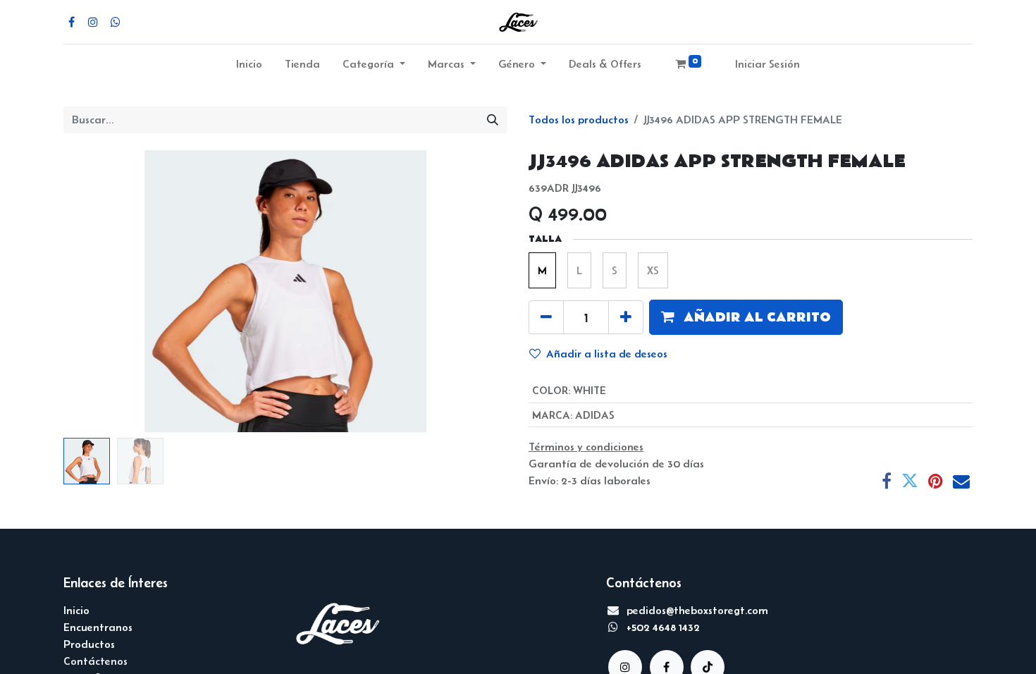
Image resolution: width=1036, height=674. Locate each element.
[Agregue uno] (625, 317)
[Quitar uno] (546, 317)
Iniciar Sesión (767, 64)
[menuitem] (249, 67)
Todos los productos (579, 119)
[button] (96, 291)
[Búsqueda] (492, 119)
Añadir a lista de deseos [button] (606, 354)
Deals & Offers (605, 64)
